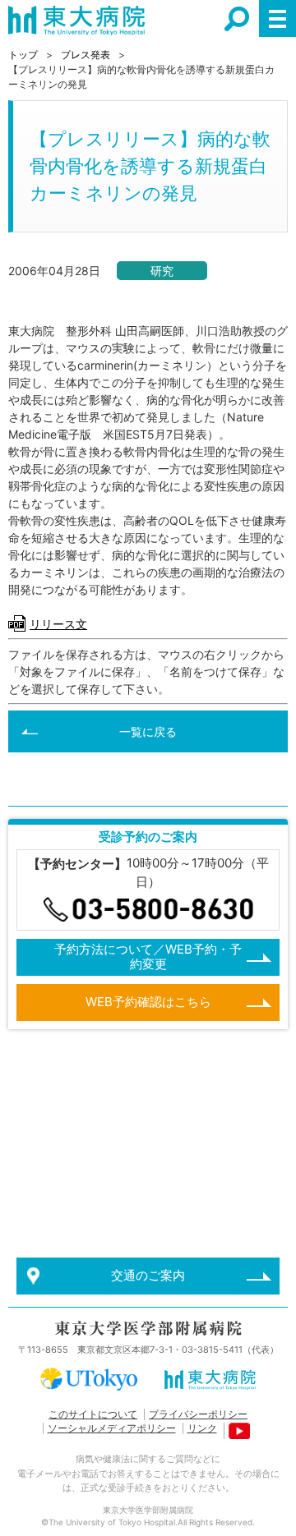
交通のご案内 (148, 1275)
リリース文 (58, 624)
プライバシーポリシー (198, 1414)
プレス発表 (85, 54)
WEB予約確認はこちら (148, 1001)
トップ (23, 54)
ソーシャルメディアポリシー (112, 1428)
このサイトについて (93, 1414)
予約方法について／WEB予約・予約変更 (148, 956)
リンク (202, 1428)
